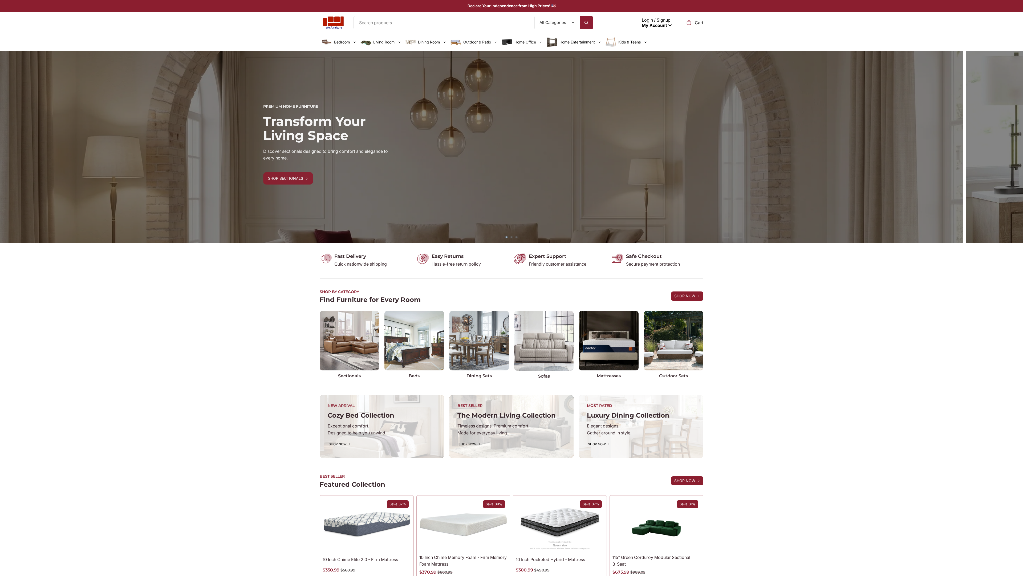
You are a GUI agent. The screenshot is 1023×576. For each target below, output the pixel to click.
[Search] (586, 22)
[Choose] (402, 543)
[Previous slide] (8, 147)
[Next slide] (1015, 147)
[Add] (692, 543)
